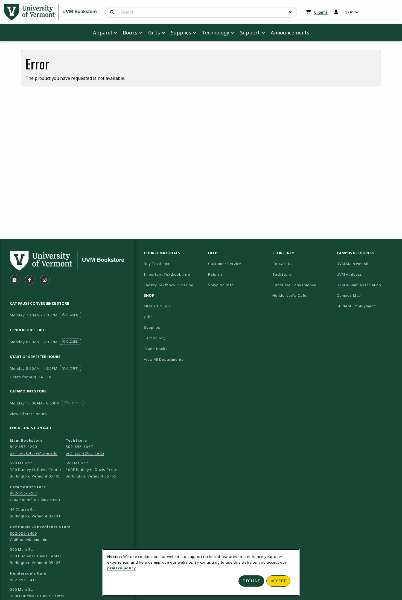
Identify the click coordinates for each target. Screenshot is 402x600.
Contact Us (282, 263)
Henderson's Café (289, 295)
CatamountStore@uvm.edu (35, 499)
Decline (251, 580)
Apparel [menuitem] (102, 32)
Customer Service (224, 263)
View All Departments (164, 359)
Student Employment (367, 305)
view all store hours (28, 413)
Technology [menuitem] (215, 32)
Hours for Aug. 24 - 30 (30, 376)
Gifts (148, 316)
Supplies (152, 327)
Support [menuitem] (250, 32)
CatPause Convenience (294, 284)
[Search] (112, 12)
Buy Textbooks (158, 263)
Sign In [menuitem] (347, 12)
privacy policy (121, 568)
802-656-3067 (79, 446)
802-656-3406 (23, 533)
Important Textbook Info (167, 274)
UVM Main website (367, 263)
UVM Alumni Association (367, 284)
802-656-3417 (23, 579)
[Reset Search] (290, 12)
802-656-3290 (23, 446)
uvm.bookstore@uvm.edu (33, 453)
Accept (278, 580)
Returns (215, 274)
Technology (155, 338)
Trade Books (156, 348)
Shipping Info (221, 284)
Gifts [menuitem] (154, 32)
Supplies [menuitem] (181, 32)
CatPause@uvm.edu (29, 539)
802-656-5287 (23, 493)
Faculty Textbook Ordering (169, 284)
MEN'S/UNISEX (157, 306)
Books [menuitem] (130, 32)
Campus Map (367, 295)
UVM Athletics (367, 274)
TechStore (282, 274)
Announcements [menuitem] (290, 32)
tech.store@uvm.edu (85, 453)
